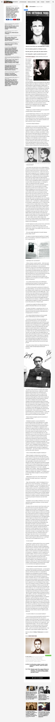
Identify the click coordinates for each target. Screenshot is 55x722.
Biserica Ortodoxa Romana (38, 656)
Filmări (38, 1)
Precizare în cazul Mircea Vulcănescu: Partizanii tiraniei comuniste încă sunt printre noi (11, 74)
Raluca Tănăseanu (41, 660)
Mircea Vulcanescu (14, 72)
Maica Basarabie (10, 64)
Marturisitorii (32, 6)
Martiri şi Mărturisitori (13, 1)
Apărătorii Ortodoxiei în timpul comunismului (12, 23)
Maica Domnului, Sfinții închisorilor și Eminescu (11, 33)
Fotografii (42, 1)
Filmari (9, 57)
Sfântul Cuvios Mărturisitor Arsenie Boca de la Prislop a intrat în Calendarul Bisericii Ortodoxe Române (12, 27)
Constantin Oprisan (12, 6)
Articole (6, 1)
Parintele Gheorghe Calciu (31, 660)
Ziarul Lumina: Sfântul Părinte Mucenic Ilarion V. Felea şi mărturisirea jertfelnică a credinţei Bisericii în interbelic (11, 39)
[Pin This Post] (14, 19)
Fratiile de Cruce (29, 659)
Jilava (34, 659)
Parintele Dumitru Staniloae (12, 42)
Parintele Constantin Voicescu (11, 31)
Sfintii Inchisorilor (29, 661)
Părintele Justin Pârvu (32, 1)
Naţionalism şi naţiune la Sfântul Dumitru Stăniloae (11, 44)
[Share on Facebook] (7, 19)
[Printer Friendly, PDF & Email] (48, 655)
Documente (48, 1)
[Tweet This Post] (11, 19)
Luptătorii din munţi (22, 1)
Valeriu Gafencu (37, 661)
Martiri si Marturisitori (15, 24)
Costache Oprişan (38, 657)
